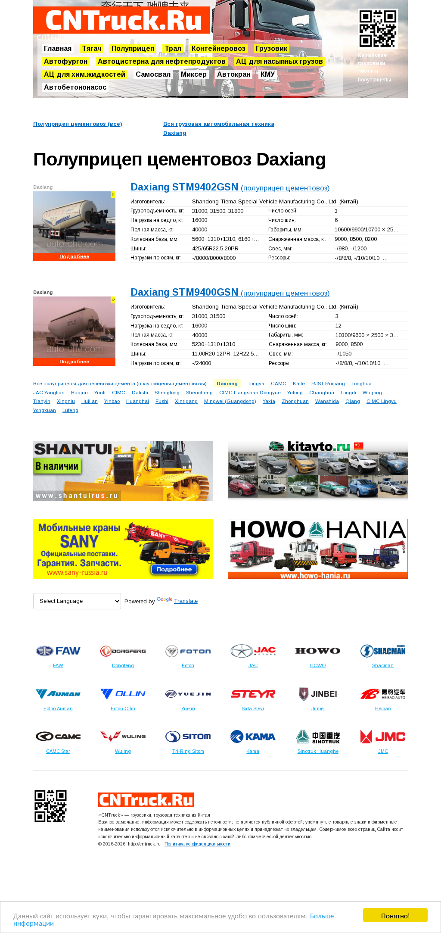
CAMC (278, 383)
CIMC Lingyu (381, 401)
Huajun (79, 392)
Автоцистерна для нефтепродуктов (162, 61)
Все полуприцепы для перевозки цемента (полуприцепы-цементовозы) (120, 383)
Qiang (352, 401)
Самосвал (153, 74)
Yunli (100, 392)
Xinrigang (186, 401)
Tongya (256, 383)
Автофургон (65, 61)
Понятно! (395, 915)
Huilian (89, 401)
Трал (173, 48)
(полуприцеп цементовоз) (230, 188)
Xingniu (66, 401)
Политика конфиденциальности (197, 843)
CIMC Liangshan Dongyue (250, 392)
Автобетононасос (75, 87)
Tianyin (41, 401)
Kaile (299, 383)
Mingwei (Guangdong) (230, 401)
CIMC (118, 392)
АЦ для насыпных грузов (279, 61)
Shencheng (199, 392)
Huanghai (137, 401)
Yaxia (269, 401)
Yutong (295, 392)
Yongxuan (44, 410)
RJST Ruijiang (328, 383)
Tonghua (361, 383)
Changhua (321, 392)
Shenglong (167, 392)
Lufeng (70, 410)
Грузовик (271, 48)
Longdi (348, 392)
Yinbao (112, 401)
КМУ (268, 74)
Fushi (161, 401)
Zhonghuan (295, 401)
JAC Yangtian (49, 392)
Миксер (194, 74)
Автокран (233, 74)
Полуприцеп (133, 48)
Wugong (372, 392)
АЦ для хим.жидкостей (84, 74)
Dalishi (140, 392)
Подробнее (74, 256)
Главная (57, 48)
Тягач (91, 48)
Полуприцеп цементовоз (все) (77, 124)
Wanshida (327, 401)
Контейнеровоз (218, 48)
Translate (186, 601)
